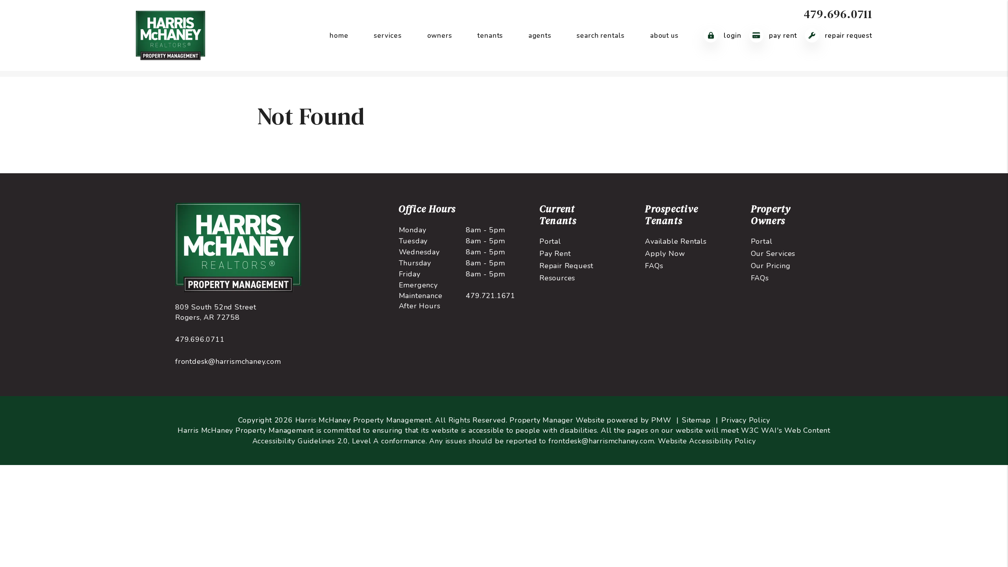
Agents (539, 35)
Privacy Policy (745, 420)
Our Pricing (771, 266)
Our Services (773, 253)
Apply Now (665, 253)
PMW (661, 420)
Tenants (490, 35)
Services (388, 35)
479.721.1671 (490, 295)
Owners (439, 35)
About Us (664, 35)
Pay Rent (782, 35)
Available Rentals (676, 241)
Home (339, 35)
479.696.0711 (838, 14)
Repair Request (847, 35)
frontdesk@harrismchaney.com (228, 361)
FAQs (654, 266)
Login (731, 35)
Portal (550, 241)
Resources (557, 278)
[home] (170, 35)
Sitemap (696, 420)
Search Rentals (600, 35)
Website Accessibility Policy (707, 441)
